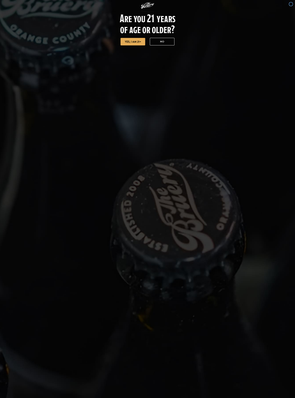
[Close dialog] (291, 4)
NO (162, 41)
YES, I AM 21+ (133, 42)
